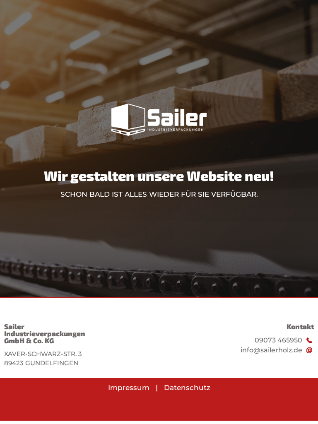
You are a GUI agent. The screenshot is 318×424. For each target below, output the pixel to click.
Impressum (128, 387)
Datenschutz (187, 387)
